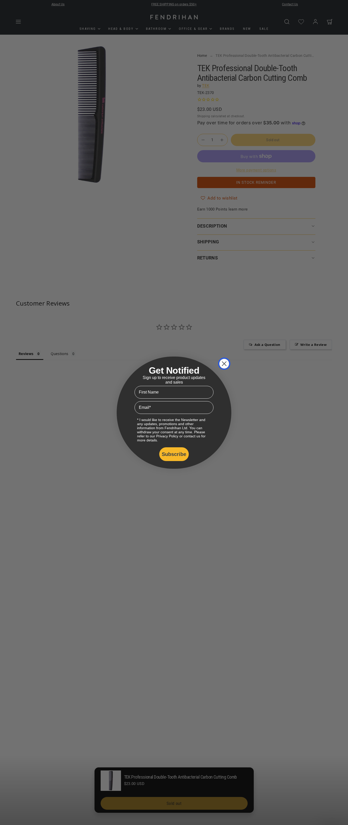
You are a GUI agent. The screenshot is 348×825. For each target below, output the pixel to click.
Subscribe (174, 454)
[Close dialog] (224, 364)
